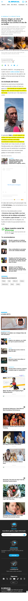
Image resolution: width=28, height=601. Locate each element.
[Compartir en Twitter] (8, 65)
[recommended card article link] (4, 161)
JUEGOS (4, 4)
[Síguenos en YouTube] (14, 579)
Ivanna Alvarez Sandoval (8, 59)
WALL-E (15, 281)
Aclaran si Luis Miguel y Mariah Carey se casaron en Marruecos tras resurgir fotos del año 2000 (17, 269)
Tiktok (18, 16)
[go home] (14, 588)
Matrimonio (5, 284)
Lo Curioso (12, 16)
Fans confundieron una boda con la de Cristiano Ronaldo (17, 250)
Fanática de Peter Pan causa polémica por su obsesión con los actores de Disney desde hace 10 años (17, 260)
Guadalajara (21, 4)
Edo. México (14, 4)
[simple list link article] (14, 323)
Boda (12, 284)
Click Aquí (14, 555)
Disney (22, 281)
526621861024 (14, 549)
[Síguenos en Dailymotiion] (24, 579)
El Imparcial (4, 16)
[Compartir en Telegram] (11, 65)
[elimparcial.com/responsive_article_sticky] (27, 592)
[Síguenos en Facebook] (4, 579)
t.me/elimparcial (14, 569)
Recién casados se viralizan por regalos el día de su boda (17, 241)
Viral (9, 281)
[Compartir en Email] (14, 65)
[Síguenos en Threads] (21, 579)
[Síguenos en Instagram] (10, 579)
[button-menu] (2, 1)
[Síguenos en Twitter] (7, 579)
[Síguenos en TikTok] (17, 579)
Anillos (18, 284)
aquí (12, 233)
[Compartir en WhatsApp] (2, 65)
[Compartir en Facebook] (5, 65)
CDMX (8, 4)
